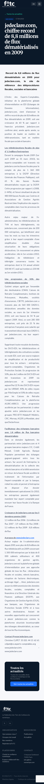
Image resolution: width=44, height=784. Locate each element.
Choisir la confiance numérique (9, 755)
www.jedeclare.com (25, 537)
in (10, 723)
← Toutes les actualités (13, 14)
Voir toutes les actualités (24, 684)
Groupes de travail (9, 737)
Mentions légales (8, 779)
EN (34, 4)
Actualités (28, 737)
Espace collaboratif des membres (10, 761)
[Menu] (39, 4)
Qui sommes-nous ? (9, 734)
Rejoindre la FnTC (8, 744)
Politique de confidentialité (27, 779)
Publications (28, 734)
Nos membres (7, 740)
